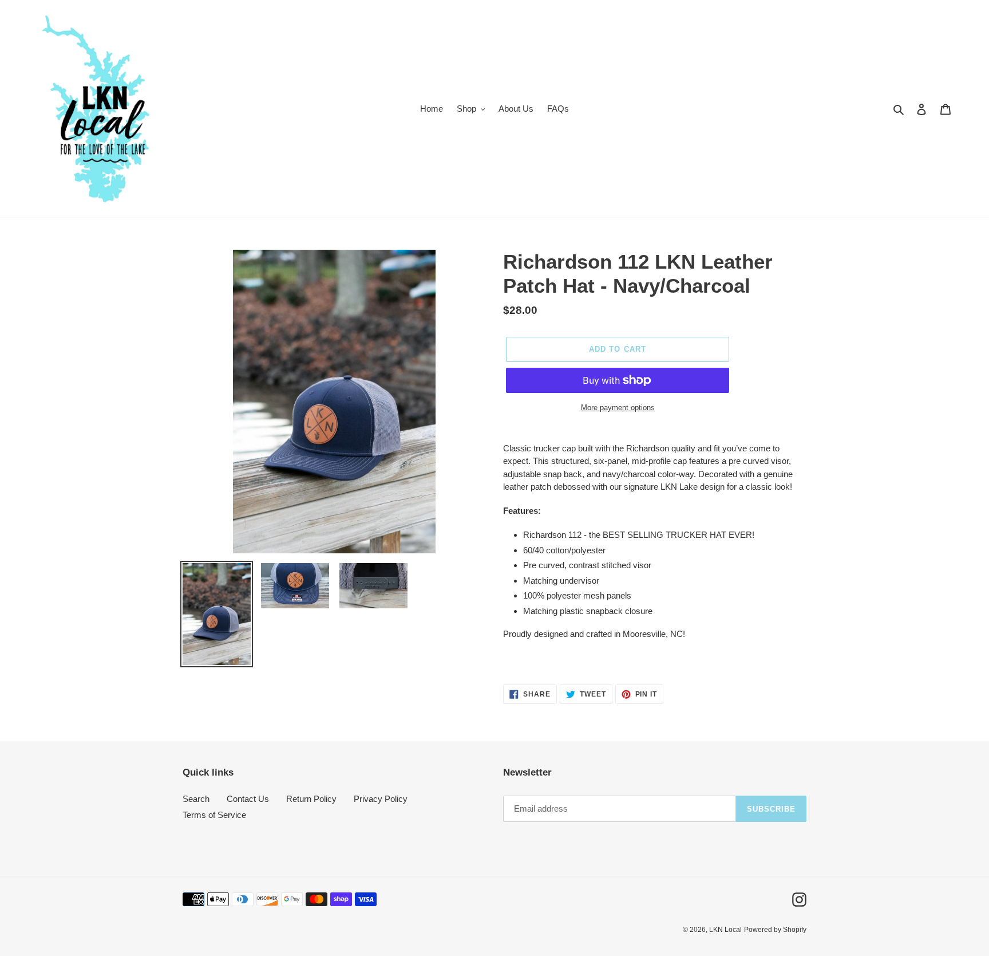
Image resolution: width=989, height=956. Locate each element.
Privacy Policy (381, 799)
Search (196, 799)
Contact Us (248, 799)
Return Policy (311, 799)
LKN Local (725, 930)
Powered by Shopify (775, 930)
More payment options (618, 407)
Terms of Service (214, 815)
